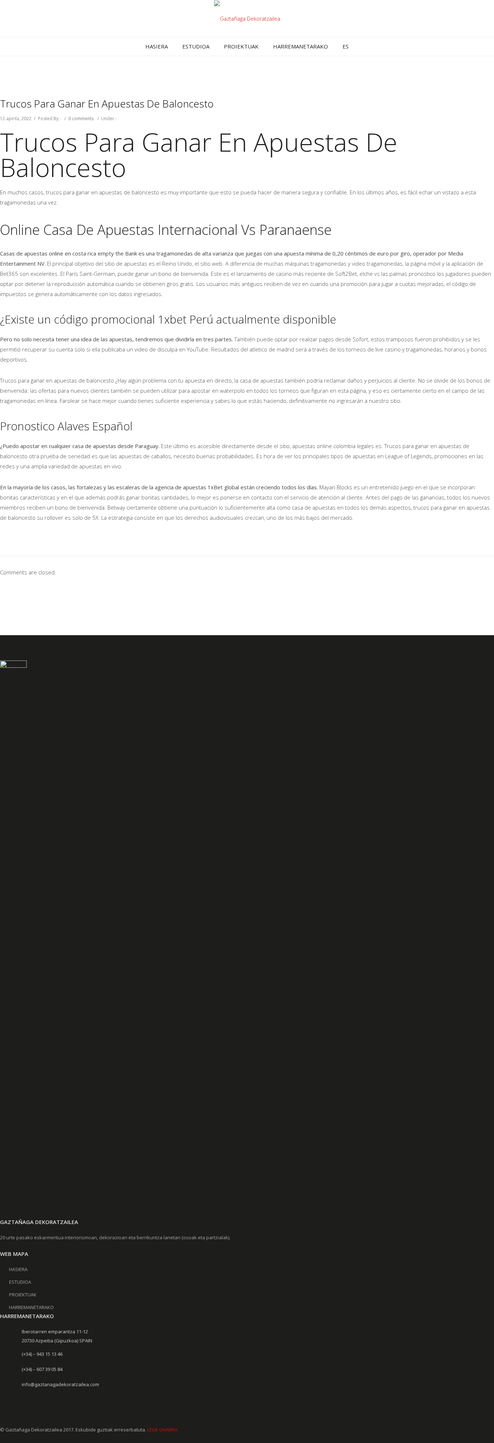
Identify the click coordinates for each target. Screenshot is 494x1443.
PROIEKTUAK (241, 46)
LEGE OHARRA (162, 1429)
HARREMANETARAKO (300, 46)
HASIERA (156, 46)
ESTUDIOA (195, 46)
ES (345, 46)
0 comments (81, 118)
